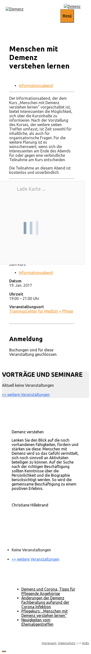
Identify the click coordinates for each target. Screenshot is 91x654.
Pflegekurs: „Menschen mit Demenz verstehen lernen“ (44, 613)
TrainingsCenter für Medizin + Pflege (41, 311)
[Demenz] (15, 9)
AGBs (85, 643)
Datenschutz (66, 643)
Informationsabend (36, 85)
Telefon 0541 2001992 (31, 509)
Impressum (49, 643)
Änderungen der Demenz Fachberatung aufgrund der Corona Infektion (45, 602)
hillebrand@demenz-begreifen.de (40, 514)
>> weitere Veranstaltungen (26, 394)
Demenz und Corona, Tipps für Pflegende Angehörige (48, 591)
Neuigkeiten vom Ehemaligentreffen (37, 622)
